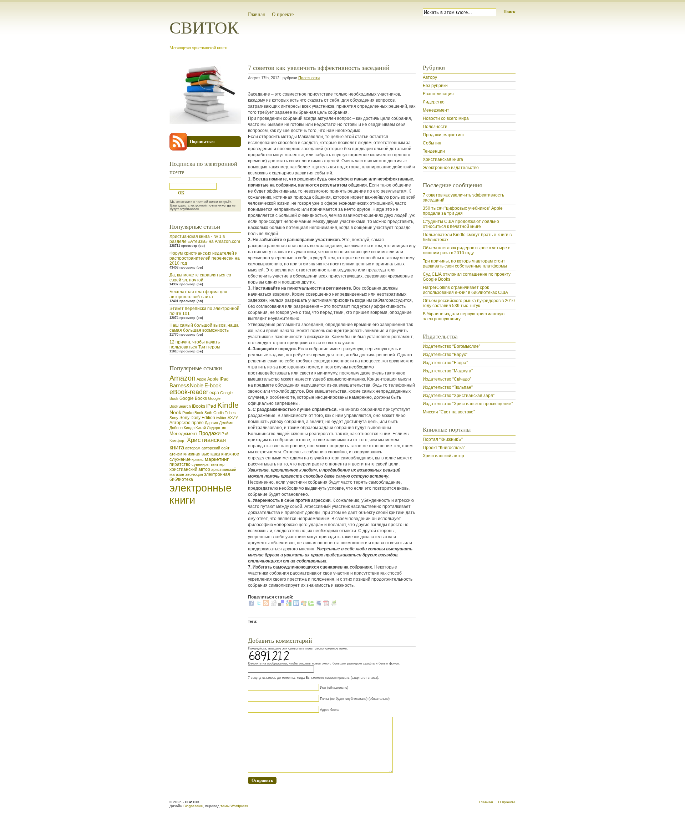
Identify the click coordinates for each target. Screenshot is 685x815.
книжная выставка (201, 454)
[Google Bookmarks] (288, 604)
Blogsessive (193, 806)
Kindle (228, 405)
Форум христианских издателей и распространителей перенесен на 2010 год (204, 258)
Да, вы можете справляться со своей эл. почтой (200, 277)
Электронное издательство (451, 167)
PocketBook (192, 413)
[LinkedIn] (296, 604)
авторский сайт (215, 448)
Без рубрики (435, 85)
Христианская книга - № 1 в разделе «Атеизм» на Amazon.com (204, 239)
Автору (430, 77)
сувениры (200, 464)
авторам (193, 448)
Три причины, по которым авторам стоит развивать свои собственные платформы (465, 264)
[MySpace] (318, 604)
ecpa (214, 392)
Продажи (209, 433)
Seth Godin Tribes (220, 413)
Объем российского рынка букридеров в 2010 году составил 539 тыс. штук (469, 303)
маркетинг (217, 459)
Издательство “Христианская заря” (458, 395)
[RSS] (266, 604)
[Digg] (273, 604)
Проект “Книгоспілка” (444, 447)
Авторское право (186, 422)
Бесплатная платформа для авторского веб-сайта (198, 294)
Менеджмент (183, 433)
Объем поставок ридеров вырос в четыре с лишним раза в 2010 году (466, 250)
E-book (212, 385)
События (432, 143)
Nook (175, 412)
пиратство (180, 464)
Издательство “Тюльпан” (448, 387)
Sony (173, 418)
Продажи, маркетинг (443, 134)
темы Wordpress (234, 806)
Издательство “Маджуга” (448, 370)
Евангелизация (438, 93)
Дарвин (211, 423)
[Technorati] (311, 604)
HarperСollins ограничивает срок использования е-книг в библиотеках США (465, 290)
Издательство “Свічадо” (447, 379)
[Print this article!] (333, 604)
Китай (201, 428)
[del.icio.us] (281, 604)
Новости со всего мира (446, 118)
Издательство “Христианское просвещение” (468, 403)
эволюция (194, 474)
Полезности (309, 78)
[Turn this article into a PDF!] (326, 604)
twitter (221, 418)
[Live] (303, 604)
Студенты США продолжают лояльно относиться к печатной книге (461, 224)
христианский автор (189, 469)
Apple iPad (218, 379)
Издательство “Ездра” (445, 362)
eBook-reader (188, 392)
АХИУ (233, 418)
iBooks (198, 406)
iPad (211, 406)
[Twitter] (259, 604)
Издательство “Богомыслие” (451, 346)
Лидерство (216, 428)
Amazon (182, 378)
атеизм (175, 454)
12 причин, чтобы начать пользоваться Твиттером (194, 345)
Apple (201, 379)
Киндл (189, 428)
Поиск (509, 12)
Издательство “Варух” (445, 354)
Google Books (193, 398)
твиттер (217, 464)
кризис (198, 459)
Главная (256, 14)
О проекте (283, 14)
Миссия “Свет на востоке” (449, 411)
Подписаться (202, 141)
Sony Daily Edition (197, 417)
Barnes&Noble (186, 385)
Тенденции (434, 151)
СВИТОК (204, 26)
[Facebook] (251, 604)
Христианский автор (443, 455)
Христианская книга (443, 159)
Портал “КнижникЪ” (443, 439)
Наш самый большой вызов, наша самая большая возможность (204, 328)
